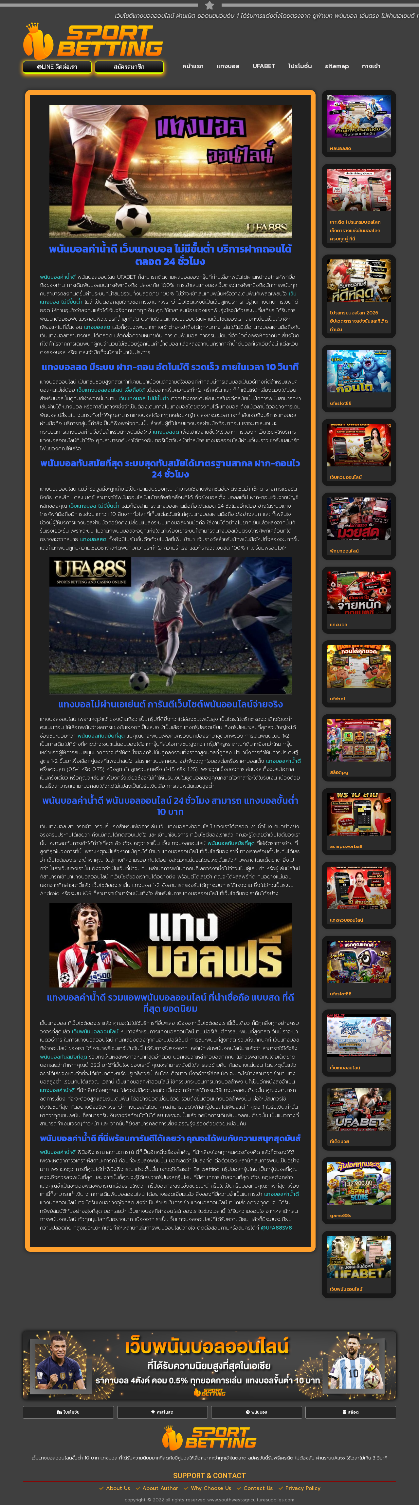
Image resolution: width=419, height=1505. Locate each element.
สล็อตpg (339, 772)
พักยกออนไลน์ (344, 551)
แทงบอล (228, 66)
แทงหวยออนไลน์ (346, 920)
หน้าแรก (193, 66)
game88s (340, 1215)
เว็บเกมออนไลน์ (345, 1067)
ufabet (337, 698)
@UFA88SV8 (276, 1228)
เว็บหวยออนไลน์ (345, 477)
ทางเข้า (371, 66)
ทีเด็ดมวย (339, 1141)
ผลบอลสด (340, 148)
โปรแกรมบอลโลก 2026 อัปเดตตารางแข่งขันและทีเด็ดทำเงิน (359, 321)
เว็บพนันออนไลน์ (346, 1289)
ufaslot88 (340, 403)
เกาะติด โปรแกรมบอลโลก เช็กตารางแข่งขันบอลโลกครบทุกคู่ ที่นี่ (356, 230)
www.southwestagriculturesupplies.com (250, 1499)
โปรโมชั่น (300, 66)
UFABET (264, 66)
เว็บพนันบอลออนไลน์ (95, 1032)
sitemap (337, 66)
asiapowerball (346, 846)
